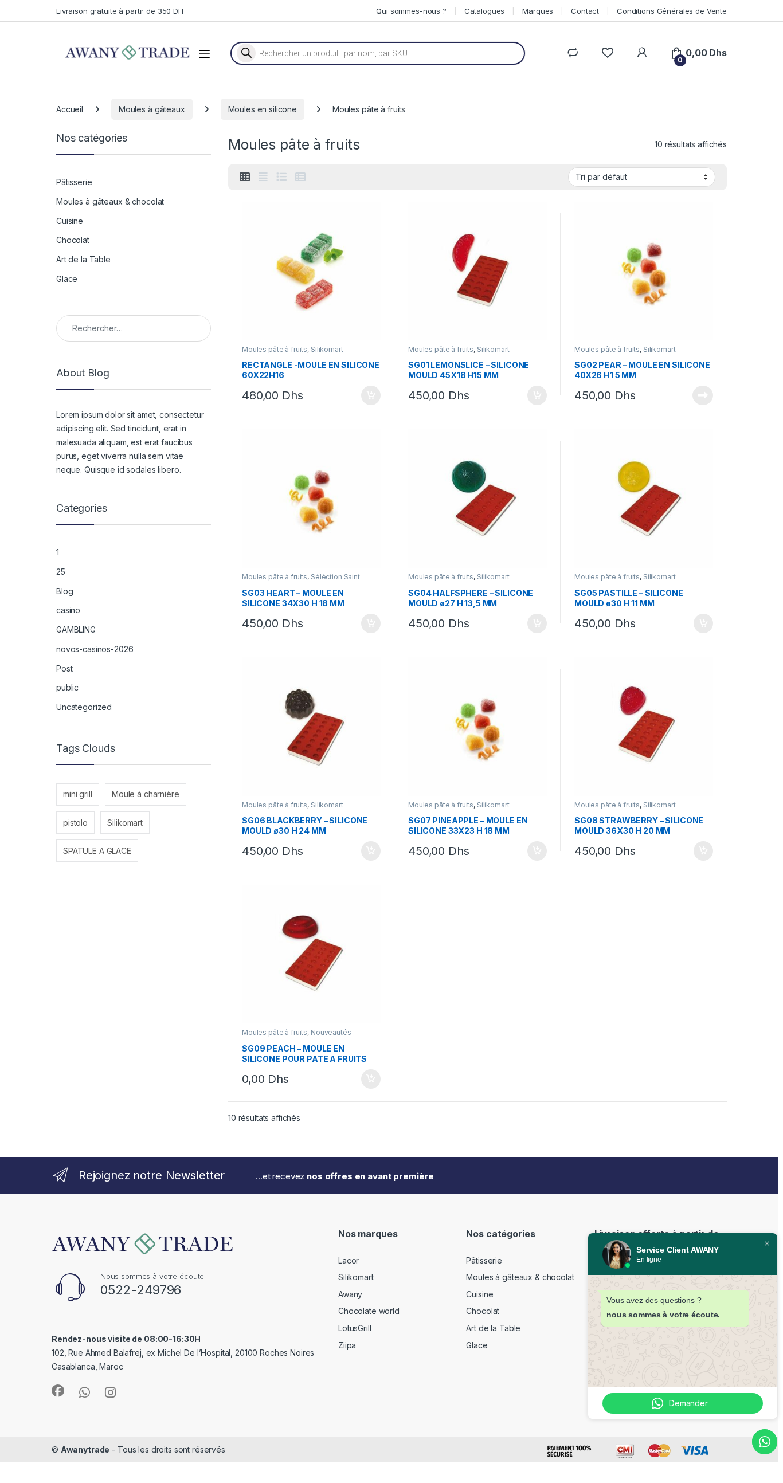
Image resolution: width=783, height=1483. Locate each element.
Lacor (348, 1260)
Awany (350, 1294)
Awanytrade (85, 1449)
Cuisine (69, 221)
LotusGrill (354, 1328)
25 (60, 571)
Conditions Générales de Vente (672, 10)
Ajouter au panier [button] (367, 395)
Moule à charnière (145, 794)
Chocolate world (369, 1311)
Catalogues (484, 10)
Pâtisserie (74, 182)
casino (68, 610)
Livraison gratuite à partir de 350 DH (119, 10)
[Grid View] (245, 177)
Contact (585, 10)
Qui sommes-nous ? (411, 10)
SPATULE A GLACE (97, 851)
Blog (64, 591)
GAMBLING (76, 629)
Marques (537, 10)
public (67, 687)
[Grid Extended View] (263, 177)
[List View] (281, 177)
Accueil (69, 109)
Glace (66, 279)
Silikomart (327, 349)
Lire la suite (702, 395)
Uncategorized (84, 707)
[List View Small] (300, 177)
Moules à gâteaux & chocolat (110, 201)
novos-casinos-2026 (94, 649)
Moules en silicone (262, 109)
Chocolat (72, 240)
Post (64, 668)
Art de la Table (83, 259)
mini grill (77, 794)
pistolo (75, 822)
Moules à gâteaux (152, 109)
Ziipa (347, 1345)
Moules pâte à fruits (274, 349)
